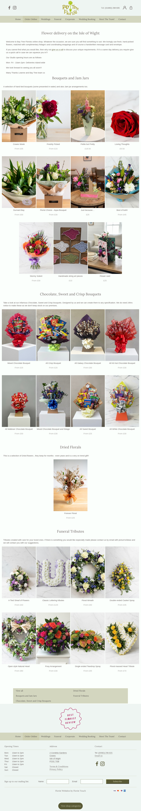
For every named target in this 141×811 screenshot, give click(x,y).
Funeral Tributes (81, 696)
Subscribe (117, 781)
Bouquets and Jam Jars (26, 696)
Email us (98, 755)
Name (41, 781)
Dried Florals (79, 690)
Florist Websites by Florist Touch (70, 791)
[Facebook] (9, 8)
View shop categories (71, 806)
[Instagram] (14, 8)
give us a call (57, 50)
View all (19, 690)
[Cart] (132, 8)
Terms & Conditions (59, 766)
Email (74, 781)
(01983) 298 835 (112, 8)
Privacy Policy (56, 769)
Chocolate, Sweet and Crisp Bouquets (33, 701)
